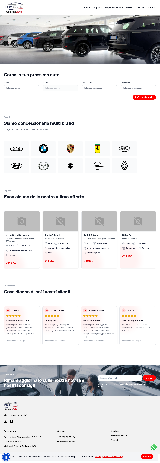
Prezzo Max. (126, 83)
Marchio (7, 83)
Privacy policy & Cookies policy (109, 456)
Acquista (97, 7)
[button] (6, 457)
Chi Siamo (140, 7)
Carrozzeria (87, 83)
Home (87, 7)
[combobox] (21, 88)
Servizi (129, 7)
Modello (46, 83)
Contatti (152, 7)
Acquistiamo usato (114, 7)
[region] (80, 329)
